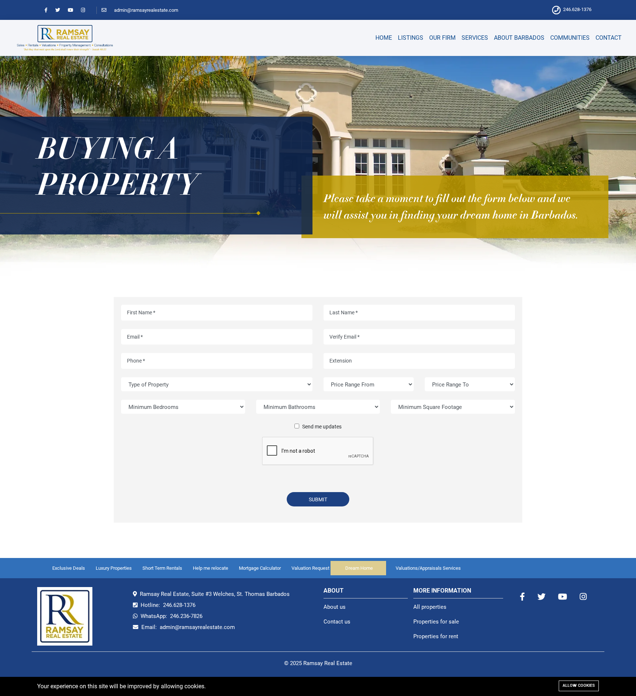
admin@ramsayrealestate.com (146, 10)
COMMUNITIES (570, 37)
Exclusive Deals (68, 568)
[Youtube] (74, 10)
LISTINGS (410, 37)
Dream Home (359, 568)
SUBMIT (318, 499)
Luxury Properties (114, 568)
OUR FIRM (442, 37)
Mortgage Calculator (260, 568)
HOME (383, 37)
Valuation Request (310, 568)
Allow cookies (579, 685)
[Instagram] (86, 10)
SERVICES (475, 37)
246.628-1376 (577, 9)
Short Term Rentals (162, 568)
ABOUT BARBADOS (519, 37)
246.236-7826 (186, 616)
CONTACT (609, 37)
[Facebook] (49, 10)
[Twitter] (61, 10)
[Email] (107, 10)
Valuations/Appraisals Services (428, 568)
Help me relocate (210, 568)
